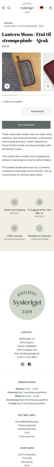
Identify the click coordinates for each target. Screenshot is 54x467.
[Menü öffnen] (2, 7)
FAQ (27, 432)
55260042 (31, 346)
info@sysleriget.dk (29, 353)
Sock (27, 465)
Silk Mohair (27, 462)
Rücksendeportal (27, 425)
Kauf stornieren (27, 436)
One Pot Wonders (27, 454)
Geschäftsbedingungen (27, 421)
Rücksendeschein (27, 429)
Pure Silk (27, 458)
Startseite (8, 23)
